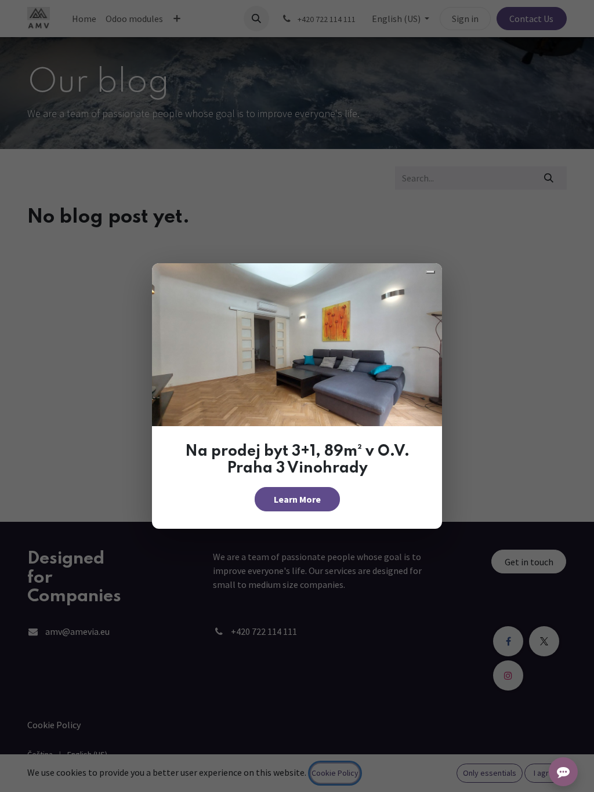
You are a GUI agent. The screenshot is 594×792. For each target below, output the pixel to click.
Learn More (297, 499)
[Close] (430, 272)
